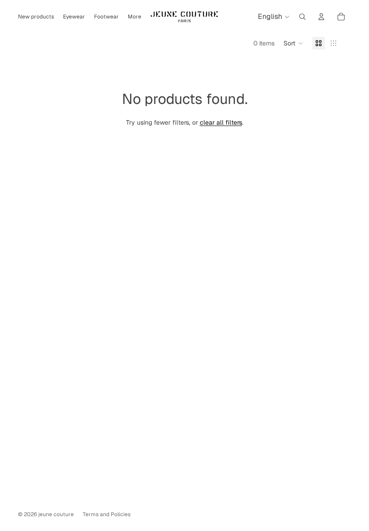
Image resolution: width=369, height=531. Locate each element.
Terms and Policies (106, 514)
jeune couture (56, 514)
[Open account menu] (321, 17)
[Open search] (302, 17)
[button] (293, 43)
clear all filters (221, 122)
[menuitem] (134, 17)
